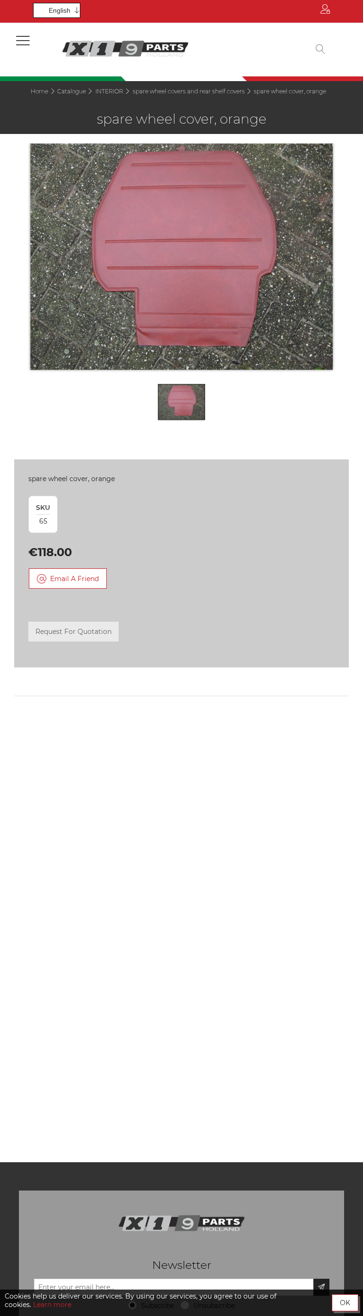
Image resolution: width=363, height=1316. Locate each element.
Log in (325, 11)
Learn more (52, 1304)
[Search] (320, 49)
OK (345, 1303)
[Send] (321, 1287)
